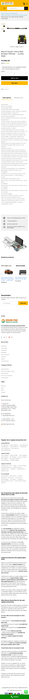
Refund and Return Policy (7, 371)
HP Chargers (13, 457)
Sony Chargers (4, 460)
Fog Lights (20, 479)
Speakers (13, 468)
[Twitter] (4, 337)
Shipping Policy (5, 369)
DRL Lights (13, 479)
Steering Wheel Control (7, 480)
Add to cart (14, 78)
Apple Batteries (14, 445)
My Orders (3, 346)
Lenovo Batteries (5, 448)
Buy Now (14, 83)
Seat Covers (13, 475)
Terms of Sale (4, 377)
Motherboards (20, 468)
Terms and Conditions (6, 375)
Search (26, 8)
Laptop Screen (5, 470)
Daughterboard (5, 468)
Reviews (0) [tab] (18, 97)
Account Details (5, 354)
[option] (7, 274)
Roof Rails (3, 477)
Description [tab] (7, 97)
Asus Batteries (23, 445)
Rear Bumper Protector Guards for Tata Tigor (21, 278)
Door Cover (11, 477)
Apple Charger (13, 455)
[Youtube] (9, 337)
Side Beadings (4, 479)
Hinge (14, 465)
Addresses (3, 352)
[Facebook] (1, 337)
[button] (5, 275)
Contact (3, 392)
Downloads (4, 350)
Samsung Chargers (14, 458)
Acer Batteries (4, 445)
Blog (2, 390)
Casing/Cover (4, 465)
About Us (3, 385)
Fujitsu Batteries (14, 446)
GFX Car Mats (4, 475)
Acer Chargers (4, 455)
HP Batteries (23, 446)
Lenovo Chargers (22, 457)
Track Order (4, 348)
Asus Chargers (23, 455)
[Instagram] (11, 337)
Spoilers (3, 482)
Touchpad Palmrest (6, 467)
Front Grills (18, 477)
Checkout (3, 356)
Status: (3, 63)
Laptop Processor (17, 467)
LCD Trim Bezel (22, 465)
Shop (2, 388)
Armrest (20, 475)
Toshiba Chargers (14, 460)
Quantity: (3, 71)
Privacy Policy (4, 373)
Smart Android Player (20, 480)
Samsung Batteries (6, 450)
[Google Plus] (6, 337)
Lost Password (5, 361)
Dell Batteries (4, 446)
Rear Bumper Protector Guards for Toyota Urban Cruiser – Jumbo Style (7, 279)
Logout (3, 358)
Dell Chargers (4, 457)
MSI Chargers (4, 458)
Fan (11, 465)
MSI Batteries (14, 448)
